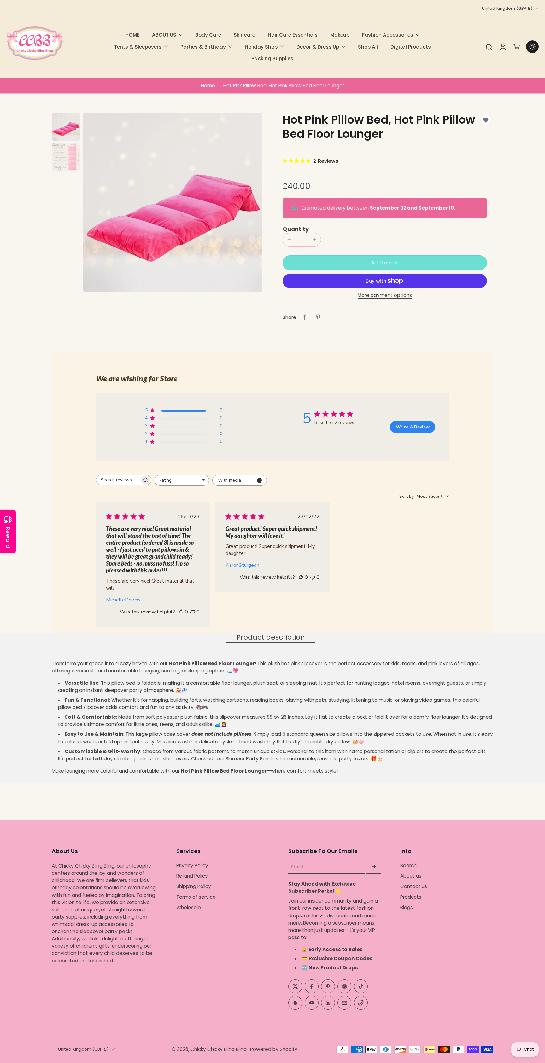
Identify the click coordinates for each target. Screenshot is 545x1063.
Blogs (406, 907)
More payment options (385, 296)
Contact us (413, 886)
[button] (385, 262)
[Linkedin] (328, 1003)
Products (410, 897)
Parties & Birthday (203, 47)
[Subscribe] (373, 867)
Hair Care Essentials (293, 35)
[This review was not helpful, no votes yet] (192, 611)
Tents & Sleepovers (137, 47)
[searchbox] (118, 480)
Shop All (368, 47)
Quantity (296, 229)
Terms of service (196, 897)
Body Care (208, 35)
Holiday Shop (261, 47)
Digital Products (410, 47)
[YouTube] (312, 1003)
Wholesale (188, 907)
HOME (132, 35)
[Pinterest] (328, 986)
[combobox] (182, 480)
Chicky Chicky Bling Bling (218, 1049)
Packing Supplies (272, 58)
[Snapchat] (295, 1003)
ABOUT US (164, 35)
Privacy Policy (192, 865)
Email (297, 866)
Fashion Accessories (387, 35)
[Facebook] (312, 986)
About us (410, 876)
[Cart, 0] (517, 46)
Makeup (339, 35)
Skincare (244, 35)
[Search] (489, 46)
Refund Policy (192, 876)
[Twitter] (295, 986)
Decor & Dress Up (317, 47)
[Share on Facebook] (304, 317)
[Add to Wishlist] (486, 120)
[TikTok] (361, 986)
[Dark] (532, 46)
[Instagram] (344, 986)
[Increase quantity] (314, 239)
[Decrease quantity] (289, 239)
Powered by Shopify (273, 1049)
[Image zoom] (172, 202)
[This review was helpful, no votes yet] (181, 611)
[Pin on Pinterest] (318, 317)
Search (408, 865)
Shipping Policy (193, 886)
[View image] (66, 127)
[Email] (344, 1003)
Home (208, 85)
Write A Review (413, 427)
